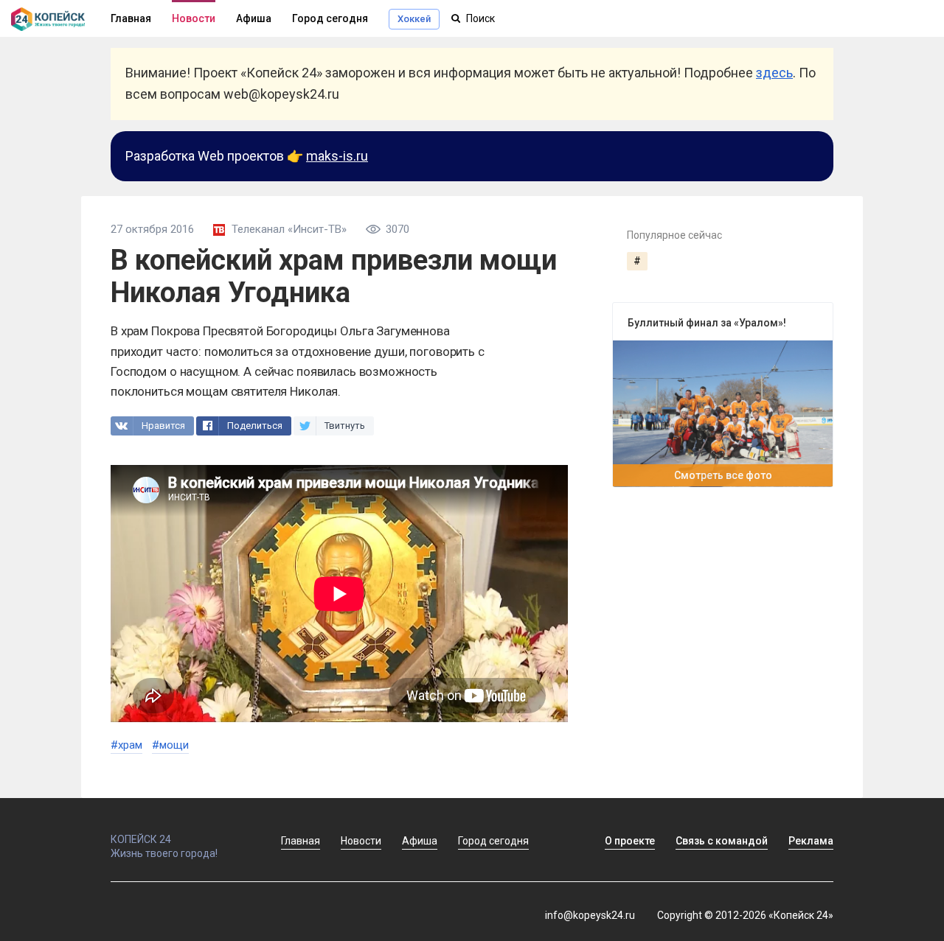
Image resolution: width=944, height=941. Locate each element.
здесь (774, 72)
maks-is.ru (337, 156)
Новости (193, 18)
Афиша (253, 18)
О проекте (630, 841)
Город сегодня (330, 18)
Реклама (810, 841)
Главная (300, 841)
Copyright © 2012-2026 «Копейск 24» (745, 915)
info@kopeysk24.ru (590, 915)
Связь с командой (722, 841)
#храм (126, 745)
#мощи (170, 745)
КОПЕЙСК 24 (141, 839)
